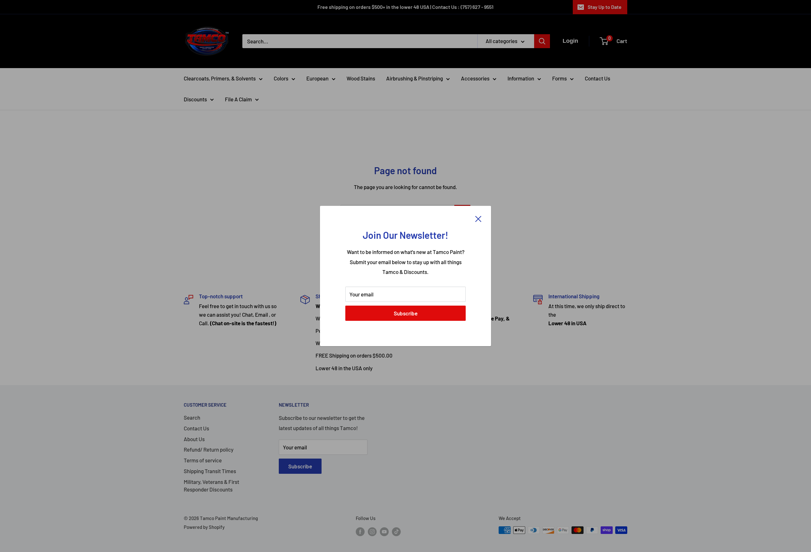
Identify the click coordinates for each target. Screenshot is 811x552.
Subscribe (406, 313)
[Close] (478, 218)
